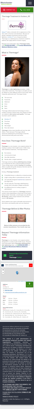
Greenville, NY (19, 328)
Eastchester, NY (8, 330)
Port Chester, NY (18, 333)
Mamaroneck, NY (16, 331)
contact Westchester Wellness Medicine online (16, 46)
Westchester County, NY (9, 328)
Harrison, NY (16, 330)
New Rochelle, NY (8, 333)
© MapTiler (22, 281)
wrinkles (9, 37)
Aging (3, 32)
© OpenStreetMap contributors (28, 281)
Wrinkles (6, 119)
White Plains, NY (16, 335)
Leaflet (19, 281)
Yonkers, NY (24, 335)
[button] (17, 273)
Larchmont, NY (8, 331)
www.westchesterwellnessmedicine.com (16, 292)
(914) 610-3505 (8, 290)
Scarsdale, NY (8, 335)
